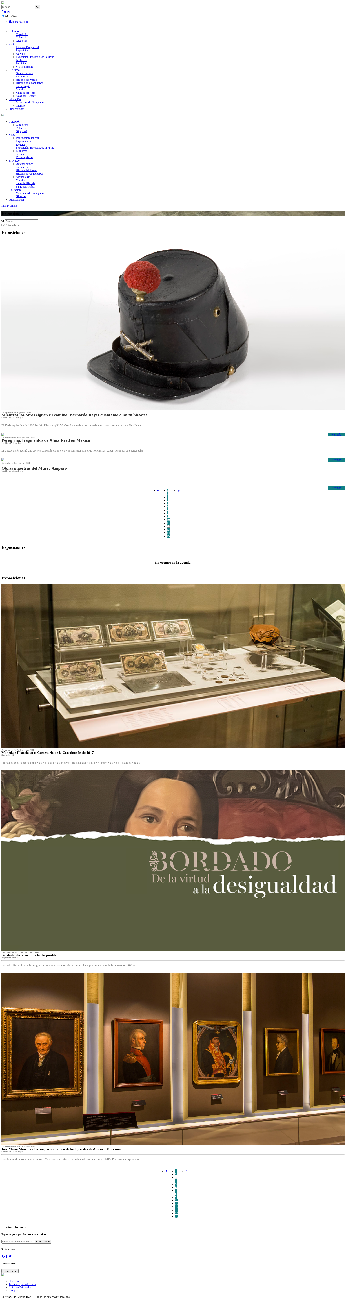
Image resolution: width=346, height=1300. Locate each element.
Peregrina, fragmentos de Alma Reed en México (45, 440)
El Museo (14, 69)
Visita (12, 43)
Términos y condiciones (22, 1284)
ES (7, 15)
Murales (20, 89)
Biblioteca (21, 60)
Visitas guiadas (24, 66)
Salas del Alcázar (25, 95)
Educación (15, 99)
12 (168, 526)
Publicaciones (16, 108)
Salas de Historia (25, 92)
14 (168, 532)
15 (168, 536)
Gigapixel (21, 40)
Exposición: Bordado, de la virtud (35, 56)
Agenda (20, 53)
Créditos (13, 1290)
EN (15, 15)
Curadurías (22, 34)
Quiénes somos (24, 73)
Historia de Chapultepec (29, 82)
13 (168, 529)
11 (168, 523)
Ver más (336, 434)
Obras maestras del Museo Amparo (34, 468)
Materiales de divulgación (30, 102)
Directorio (14, 1280)
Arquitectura (23, 76)
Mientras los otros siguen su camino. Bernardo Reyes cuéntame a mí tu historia (74, 415)
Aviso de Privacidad (20, 1287)
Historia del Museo (26, 79)
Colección (14, 30)
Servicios (21, 63)
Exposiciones (23, 50)
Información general (27, 47)
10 (168, 519)
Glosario (21, 105)
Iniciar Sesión (20, 21)
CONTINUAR (43, 1241)
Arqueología (23, 86)
